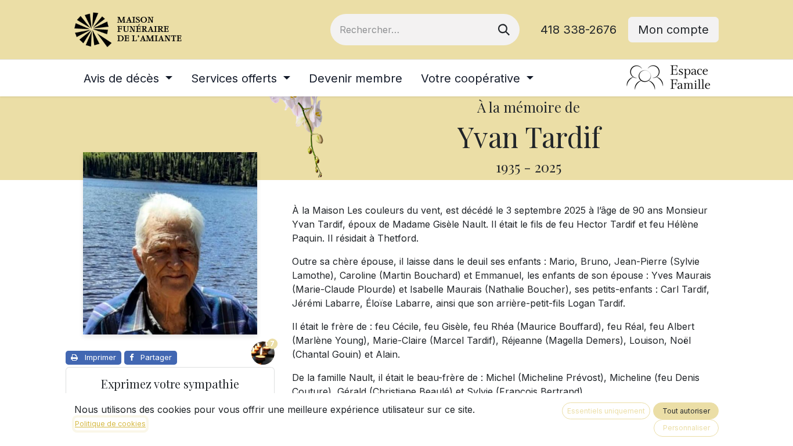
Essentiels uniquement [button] (606, 411)
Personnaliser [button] (686, 427)
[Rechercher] (504, 29)
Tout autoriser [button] (686, 411)
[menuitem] (128, 78)
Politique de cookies (110, 423)
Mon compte (673, 30)
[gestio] (669, 78)
